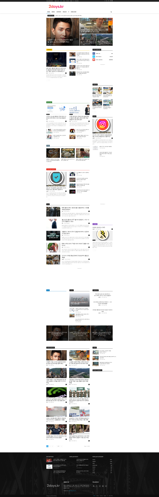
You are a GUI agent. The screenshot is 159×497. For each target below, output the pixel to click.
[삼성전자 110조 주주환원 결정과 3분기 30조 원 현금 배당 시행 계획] (79, 412)
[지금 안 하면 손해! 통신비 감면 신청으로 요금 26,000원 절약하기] (49, 131)
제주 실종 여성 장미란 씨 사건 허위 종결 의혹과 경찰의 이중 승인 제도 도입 (79, 437)
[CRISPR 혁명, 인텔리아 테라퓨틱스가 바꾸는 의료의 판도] (79, 300)
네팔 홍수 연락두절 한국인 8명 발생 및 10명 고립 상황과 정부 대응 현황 (78, 381)
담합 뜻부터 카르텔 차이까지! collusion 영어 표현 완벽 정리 (97, 107)
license (94, 240)
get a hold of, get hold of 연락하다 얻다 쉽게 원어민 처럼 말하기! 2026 (97, 95)
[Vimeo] (110, 1)
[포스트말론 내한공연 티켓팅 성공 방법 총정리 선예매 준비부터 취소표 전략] (72, 54)
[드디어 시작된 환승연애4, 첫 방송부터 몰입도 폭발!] (53, 259)
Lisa (47, 73)
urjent (47, 191)
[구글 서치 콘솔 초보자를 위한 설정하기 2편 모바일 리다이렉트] (49, 472)
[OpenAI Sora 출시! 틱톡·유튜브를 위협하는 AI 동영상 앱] (72, 186)
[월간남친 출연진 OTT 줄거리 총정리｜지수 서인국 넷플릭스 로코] (53, 224)
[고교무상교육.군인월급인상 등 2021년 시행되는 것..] (72, 461)
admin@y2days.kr (72, 490)
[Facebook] (105, 1)
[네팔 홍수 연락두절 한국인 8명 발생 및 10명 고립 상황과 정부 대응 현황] (104, 40)
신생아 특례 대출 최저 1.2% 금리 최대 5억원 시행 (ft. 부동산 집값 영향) (106, 153)
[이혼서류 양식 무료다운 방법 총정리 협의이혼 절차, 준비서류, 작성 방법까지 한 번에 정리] (79, 110)
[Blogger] (94, 486)
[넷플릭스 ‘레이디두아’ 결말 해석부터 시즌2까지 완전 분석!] (53, 235)
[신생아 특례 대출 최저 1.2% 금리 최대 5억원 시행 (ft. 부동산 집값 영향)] (96, 154)
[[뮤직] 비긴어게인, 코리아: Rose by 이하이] (72, 472)
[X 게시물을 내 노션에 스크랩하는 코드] (72, 174)
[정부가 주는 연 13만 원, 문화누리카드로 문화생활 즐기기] (72, 131)
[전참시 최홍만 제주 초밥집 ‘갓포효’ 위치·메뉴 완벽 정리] (83, 153)
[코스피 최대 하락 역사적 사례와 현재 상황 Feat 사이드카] (71, 320)
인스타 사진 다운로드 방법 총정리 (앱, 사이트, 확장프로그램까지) (102, 135)
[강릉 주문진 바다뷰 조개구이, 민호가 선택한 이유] (68, 153)
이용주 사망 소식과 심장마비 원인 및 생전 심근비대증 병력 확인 (68, 15)
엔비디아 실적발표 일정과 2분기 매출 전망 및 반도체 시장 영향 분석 (56, 399)
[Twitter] (108, 1)
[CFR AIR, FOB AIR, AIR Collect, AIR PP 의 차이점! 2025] (96, 358)
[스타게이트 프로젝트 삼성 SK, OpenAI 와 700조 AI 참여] (72, 180)
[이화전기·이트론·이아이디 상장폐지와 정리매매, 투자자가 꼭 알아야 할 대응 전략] (71, 310)
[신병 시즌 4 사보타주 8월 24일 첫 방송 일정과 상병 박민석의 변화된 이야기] (79, 392)
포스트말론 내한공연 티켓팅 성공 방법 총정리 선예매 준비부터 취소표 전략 (82, 54)
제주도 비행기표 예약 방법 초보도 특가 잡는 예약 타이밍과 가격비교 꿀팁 (82, 60)
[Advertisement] (89, 6)
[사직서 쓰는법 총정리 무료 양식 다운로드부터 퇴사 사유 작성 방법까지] (56, 110)
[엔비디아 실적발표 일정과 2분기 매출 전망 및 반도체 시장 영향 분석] (56, 392)
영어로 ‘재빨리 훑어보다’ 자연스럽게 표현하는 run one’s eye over (107, 95)
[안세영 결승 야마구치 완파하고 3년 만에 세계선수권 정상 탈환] (56, 429)
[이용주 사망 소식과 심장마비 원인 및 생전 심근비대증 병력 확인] (62, 32)
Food (47, 157)
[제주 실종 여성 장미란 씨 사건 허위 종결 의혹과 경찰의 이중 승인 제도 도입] (79, 429)
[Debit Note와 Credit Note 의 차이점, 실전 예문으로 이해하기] (96, 364)
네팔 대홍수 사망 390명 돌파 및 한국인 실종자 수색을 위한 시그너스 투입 (56, 381)
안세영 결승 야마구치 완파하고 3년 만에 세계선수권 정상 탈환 (56, 436)
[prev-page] (47, 80)
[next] (111, 15)
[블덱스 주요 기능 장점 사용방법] (96, 148)
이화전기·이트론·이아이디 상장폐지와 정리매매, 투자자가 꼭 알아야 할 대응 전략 (82, 309)
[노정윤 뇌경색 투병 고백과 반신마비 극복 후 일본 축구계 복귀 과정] (96, 26)
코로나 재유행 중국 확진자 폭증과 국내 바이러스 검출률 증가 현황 (56, 419)
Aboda (82, 40)
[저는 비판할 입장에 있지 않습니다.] (72, 467)
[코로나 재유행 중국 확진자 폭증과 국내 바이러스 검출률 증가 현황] (56, 412)
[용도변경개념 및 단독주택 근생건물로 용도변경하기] (49, 467)
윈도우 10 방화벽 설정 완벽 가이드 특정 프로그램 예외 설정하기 (56, 188)
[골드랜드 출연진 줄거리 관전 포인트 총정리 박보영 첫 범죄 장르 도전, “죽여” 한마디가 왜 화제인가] (56, 59)
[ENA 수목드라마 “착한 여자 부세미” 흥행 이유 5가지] (53, 247)
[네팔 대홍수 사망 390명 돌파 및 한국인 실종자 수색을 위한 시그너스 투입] (88, 40)
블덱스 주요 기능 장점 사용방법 (106, 146)
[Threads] (106, 486)
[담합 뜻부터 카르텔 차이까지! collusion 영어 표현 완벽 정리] (97, 102)
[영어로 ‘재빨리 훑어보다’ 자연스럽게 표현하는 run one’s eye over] (108, 90)
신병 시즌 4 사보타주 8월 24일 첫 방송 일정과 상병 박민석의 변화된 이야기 (79, 400)
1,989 (58, 446)
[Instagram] (107, 1)
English (94, 93)
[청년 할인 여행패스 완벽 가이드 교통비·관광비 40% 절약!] (72, 137)
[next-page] (49, 80)
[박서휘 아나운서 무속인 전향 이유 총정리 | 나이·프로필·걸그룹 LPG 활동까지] (72, 67)
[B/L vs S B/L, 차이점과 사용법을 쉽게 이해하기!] (96, 352)
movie (48, 66)
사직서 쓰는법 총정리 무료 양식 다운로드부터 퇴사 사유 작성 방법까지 (56, 118)
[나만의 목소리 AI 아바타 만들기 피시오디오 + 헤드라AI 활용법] (72, 191)
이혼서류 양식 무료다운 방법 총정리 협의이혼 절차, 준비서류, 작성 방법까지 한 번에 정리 (79, 118)
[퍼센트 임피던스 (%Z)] (103, 236)
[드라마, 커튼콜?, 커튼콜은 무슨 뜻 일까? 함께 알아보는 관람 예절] (49, 461)
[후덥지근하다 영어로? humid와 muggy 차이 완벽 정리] (108, 102)
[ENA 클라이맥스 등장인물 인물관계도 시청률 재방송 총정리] (72, 73)
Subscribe (111, 59)
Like (112, 53)
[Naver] (103, 486)
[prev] (109, 15)
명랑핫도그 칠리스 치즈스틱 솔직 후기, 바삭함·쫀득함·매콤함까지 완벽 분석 (53, 160)
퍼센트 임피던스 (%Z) (99, 227)
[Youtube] (112, 1)
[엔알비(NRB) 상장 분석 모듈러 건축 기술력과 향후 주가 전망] (71, 315)
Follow (111, 56)
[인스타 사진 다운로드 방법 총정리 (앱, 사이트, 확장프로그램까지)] (103, 126)
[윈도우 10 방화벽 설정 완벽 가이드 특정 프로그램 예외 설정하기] (56, 179)
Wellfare (48, 114)
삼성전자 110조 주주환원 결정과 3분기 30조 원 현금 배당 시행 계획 (79, 419)
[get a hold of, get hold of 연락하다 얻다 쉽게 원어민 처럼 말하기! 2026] (97, 90)
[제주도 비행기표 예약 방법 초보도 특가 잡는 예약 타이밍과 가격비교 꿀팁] (72, 61)
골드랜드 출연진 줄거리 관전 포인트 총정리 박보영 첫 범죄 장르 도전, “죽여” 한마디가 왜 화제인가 (56, 70)
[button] (111, 11)
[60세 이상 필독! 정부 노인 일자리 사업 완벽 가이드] (49, 137)
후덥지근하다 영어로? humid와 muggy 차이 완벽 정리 (107, 107)
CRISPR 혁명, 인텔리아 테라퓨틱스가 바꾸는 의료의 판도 (79, 303)
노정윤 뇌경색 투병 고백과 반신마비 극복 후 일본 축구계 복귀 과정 (79, 362)
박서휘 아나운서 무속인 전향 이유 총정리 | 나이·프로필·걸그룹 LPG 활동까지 (82, 67)
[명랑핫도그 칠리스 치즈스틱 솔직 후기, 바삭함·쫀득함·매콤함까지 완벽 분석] (53, 153)
